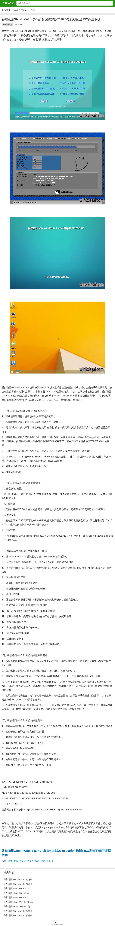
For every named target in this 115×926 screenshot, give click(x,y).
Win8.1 (30, 861)
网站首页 (6, 10)
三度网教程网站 (8, 3)
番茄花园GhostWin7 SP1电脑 (18, 902)
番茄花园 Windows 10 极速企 (18, 884)
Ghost (22, 861)
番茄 (10, 861)
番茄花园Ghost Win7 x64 (16, 897)
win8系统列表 (20, 10)
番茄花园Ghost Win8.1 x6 (16, 888)
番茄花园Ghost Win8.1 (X (16, 893)
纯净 (48, 861)
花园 (16, 861)
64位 (37, 861)
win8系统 (7, 24)
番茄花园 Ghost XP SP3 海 (17, 906)
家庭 (43, 861)
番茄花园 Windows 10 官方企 (18, 879)
